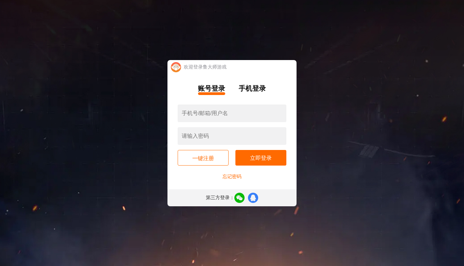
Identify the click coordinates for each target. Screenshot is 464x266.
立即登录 (261, 158)
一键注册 (203, 158)
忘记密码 (232, 176)
